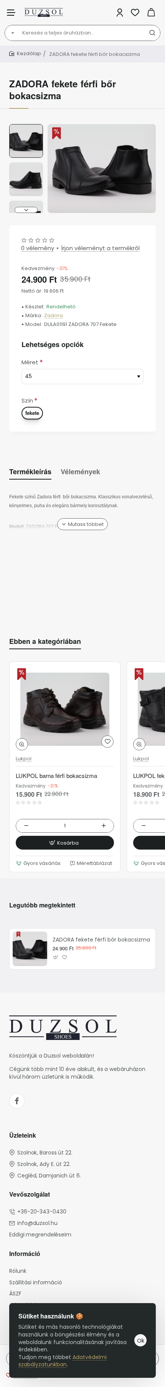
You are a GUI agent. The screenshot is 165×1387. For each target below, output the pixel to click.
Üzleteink (22, 1136)
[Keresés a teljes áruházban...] (152, 33)
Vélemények (80, 472)
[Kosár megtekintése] (151, 12)
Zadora (53, 316)
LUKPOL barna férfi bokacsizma (56, 775)
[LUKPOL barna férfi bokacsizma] (65, 709)
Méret (29, 362)
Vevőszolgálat (29, 1194)
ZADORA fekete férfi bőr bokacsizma (101, 939)
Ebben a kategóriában (45, 641)
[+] (103, 826)
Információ (24, 1254)
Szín (27, 400)
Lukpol (23, 759)
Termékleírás (30, 472)
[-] (26, 826)
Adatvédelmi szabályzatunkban (62, 1361)
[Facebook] (17, 1101)
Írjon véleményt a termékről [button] (100, 248)
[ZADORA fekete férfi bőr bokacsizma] (30, 949)
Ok (140, 1340)
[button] (26, 127)
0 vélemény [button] (37, 248)
